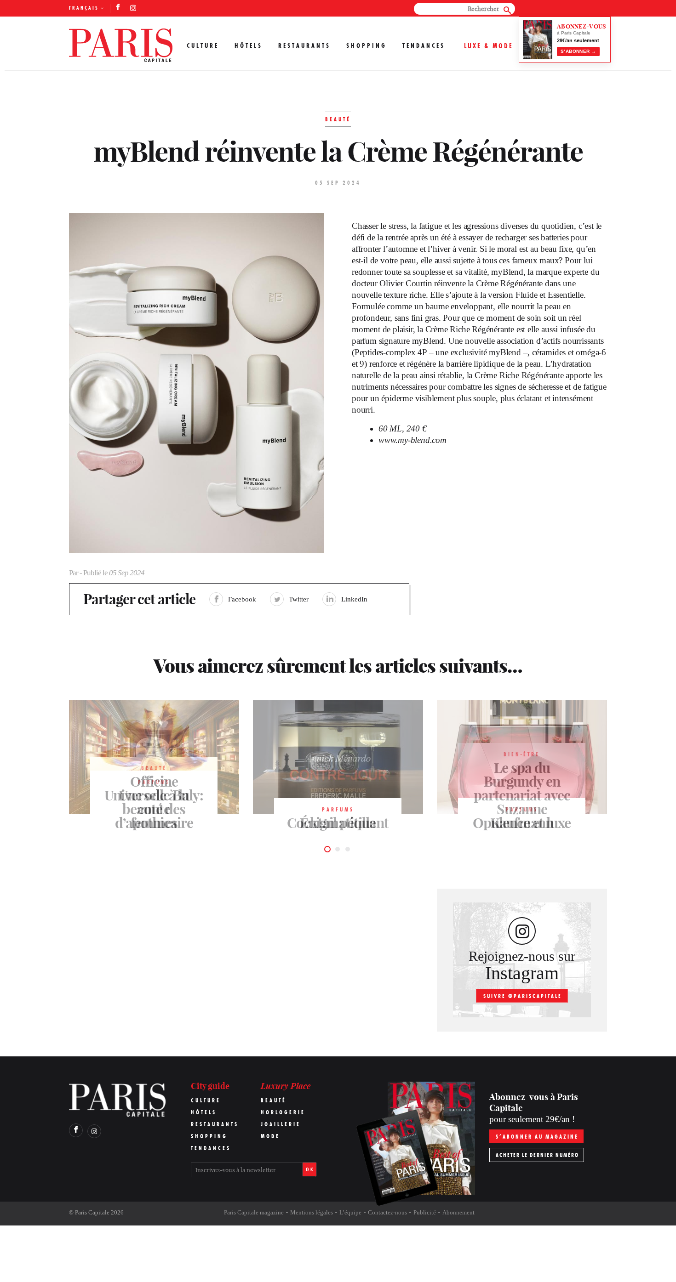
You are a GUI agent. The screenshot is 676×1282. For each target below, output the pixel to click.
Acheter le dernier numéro (537, 1155)
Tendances (423, 45)
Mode (270, 1136)
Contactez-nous (387, 1212)
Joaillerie (281, 1124)
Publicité (424, 1212)
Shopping (366, 45)
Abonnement (458, 1212)
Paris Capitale (92, 1212)
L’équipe (350, 1212)
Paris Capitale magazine (254, 1212)
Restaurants (304, 45)
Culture (203, 45)
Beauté (273, 1100)
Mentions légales (311, 1212)
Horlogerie (283, 1112)
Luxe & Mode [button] (488, 45)
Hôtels (249, 45)
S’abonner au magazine (537, 1136)
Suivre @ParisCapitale (522, 996)
